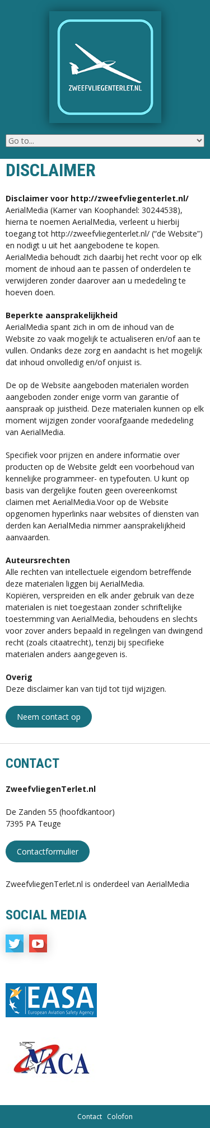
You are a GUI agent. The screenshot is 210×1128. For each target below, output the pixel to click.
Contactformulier (47, 851)
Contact (89, 1116)
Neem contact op (49, 716)
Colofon (120, 1116)
